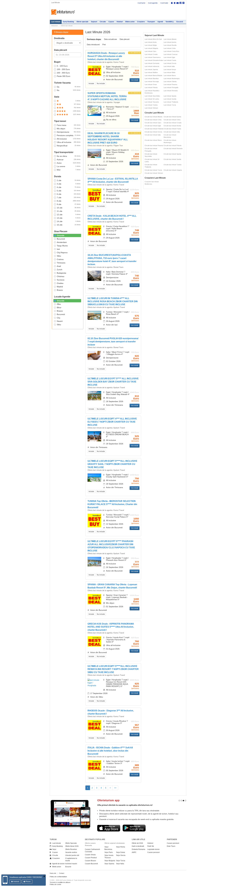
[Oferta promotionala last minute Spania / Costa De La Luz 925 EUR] (94, 195)
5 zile (68, 191)
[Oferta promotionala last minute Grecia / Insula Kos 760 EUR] (94, 641)
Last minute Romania (171, 90)
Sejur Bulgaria (109, 861)
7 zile (68, 197)
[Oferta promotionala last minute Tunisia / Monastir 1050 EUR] (94, 520)
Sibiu (59, 256)
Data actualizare (110, 39)
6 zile (68, 194)
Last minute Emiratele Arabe (154, 60)
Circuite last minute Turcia (153, 170)
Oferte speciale (82, 22)
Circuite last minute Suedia (172, 159)
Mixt (68, 170)
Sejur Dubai (120, 852)
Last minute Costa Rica (171, 51)
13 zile (68, 218)
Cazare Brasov (90, 861)
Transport (151, 22)
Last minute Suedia (170, 99)
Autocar (68, 159)
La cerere (68, 166)
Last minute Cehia (169, 48)
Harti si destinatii (138, 846)
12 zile (68, 214)
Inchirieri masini (71, 864)
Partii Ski (150, 846)
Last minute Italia (169, 66)
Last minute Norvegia (152, 81)
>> (115, 788)
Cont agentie (153, 3)
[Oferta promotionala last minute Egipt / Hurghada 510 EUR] (94, 70)
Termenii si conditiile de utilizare (60, 882)
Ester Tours (171, 846)
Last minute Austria (170, 42)
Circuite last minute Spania (172, 154)
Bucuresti (61, 239)
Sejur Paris (108, 852)
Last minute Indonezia (152, 66)
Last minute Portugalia (171, 87)
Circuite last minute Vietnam (154, 173)
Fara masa (68, 125)
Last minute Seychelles (152, 96)
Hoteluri (120, 22)
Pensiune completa (68, 135)
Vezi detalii (134, 80)
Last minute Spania (170, 96)
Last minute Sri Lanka (152, 99)
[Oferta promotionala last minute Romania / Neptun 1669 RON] (94, 111)
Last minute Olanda (170, 81)
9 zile (68, 204)
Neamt (60, 321)
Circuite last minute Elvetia (172, 126)
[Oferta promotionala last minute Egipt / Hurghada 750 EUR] (94, 477)
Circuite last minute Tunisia (172, 164)
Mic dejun (68, 128)
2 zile (68, 180)
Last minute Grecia (170, 63)
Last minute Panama (170, 84)
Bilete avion (130, 22)
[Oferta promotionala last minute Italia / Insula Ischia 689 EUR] (94, 765)
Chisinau (60, 276)
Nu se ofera (68, 156)
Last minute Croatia (151, 54)
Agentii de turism (58, 864)
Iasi (58, 249)
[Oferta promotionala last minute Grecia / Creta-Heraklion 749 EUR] (94, 230)
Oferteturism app (108, 800)
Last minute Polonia (151, 87)
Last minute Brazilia (170, 45)
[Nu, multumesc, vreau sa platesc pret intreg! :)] (44, 876)
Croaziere (141, 22)
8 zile (68, 201)
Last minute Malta (169, 72)
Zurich (59, 269)
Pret (104, 45)
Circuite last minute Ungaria (173, 170)
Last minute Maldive (151, 72)
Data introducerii (93, 45)
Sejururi (94, 22)
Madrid (60, 287)
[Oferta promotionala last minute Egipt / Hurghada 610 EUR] (94, 395)
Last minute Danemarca (152, 57)
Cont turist (141, 3)
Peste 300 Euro (63, 76)
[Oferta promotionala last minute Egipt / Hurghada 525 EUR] (94, 436)
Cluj (58, 318)
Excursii (179, 22)
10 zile (68, 208)
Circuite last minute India (172, 132)
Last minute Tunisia (151, 105)
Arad (59, 266)
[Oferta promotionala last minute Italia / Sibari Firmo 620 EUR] (94, 355)
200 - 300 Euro (63, 73)
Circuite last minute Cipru (153, 123)
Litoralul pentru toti (72, 855)
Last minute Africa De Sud (153, 39)
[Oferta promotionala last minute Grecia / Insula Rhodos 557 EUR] (94, 725)
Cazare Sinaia (90, 855)
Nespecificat (68, 146)
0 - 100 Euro (62, 66)
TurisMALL (170, 22)
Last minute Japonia (151, 69)
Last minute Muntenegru (172, 78)
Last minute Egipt (169, 57)
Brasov (60, 290)
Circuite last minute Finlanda (154, 129)
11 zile (68, 211)
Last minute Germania (152, 63)
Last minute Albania (170, 39)
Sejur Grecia (120, 855)
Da (68, 87)
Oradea (60, 283)
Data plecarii (124, 39)
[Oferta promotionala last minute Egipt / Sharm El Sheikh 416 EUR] (94, 153)
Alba (59, 304)
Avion (68, 163)
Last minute (55, 22)
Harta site (53, 873)
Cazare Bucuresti (91, 864)
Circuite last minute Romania (173, 148)
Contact (61, 873)
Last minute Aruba (151, 42)
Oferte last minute (67, 25)
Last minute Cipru (150, 51)
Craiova (60, 259)
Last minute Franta (170, 60)
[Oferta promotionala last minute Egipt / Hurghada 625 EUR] (94, 682)
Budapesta (61, 273)
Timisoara (61, 263)
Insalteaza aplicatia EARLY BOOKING (26, 877)
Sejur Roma (120, 847)
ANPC (134, 852)
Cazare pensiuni (153, 852)
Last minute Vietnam (151, 108)
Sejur (53, 849)
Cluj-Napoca (62, 252)
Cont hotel (164, 3)
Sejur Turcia (120, 861)
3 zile (68, 184)
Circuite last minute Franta (172, 129)
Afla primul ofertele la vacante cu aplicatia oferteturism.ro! (125, 805)
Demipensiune (68, 132)
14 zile (68, 221)
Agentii (160, 22)
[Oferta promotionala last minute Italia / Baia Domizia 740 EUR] (94, 275)
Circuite (103, 22)
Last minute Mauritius (152, 78)
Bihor (59, 307)
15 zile (68, 225)
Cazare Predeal (91, 858)
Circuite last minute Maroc (153, 140)
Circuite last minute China (172, 120)
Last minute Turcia (170, 105)
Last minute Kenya (170, 69)
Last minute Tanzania (152, 102)
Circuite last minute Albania (153, 117)
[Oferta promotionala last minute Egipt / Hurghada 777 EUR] (94, 561)
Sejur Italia (120, 864)
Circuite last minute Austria (172, 117)
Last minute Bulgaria (151, 48)
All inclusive (68, 139)
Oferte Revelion (71, 849)
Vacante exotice (71, 852)
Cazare (111, 22)
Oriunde (60, 235)
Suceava (60, 280)
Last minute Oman (151, 84)
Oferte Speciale (71, 843)
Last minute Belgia (151, 45)
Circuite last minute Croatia (172, 123)
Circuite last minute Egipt (153, 126)
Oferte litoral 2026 (72, 846)
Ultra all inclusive (68, 142)
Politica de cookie (55, 884)
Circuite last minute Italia (153, 135)
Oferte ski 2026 (137, 843)
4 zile (68, 187)
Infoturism (63, 12)
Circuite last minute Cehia (153, 120)
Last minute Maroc (170, 75)
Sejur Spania (109, 864)
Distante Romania (138, 849)
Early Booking (68, 22)
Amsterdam (62, 242)
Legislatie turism (153, 849)
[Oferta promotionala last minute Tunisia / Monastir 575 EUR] (94, 315)
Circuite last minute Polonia (172, 145)
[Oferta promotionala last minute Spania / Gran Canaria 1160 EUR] (94, 599)
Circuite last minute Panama (154, 145)
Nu (68, 90)
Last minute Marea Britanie (153, 75)
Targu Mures (62, 246)
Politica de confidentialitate (58, 876)
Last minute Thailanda (171, 102)
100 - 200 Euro (63, 69)
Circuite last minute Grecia (153, 132)
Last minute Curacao (170, 54)
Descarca (108, 828)
